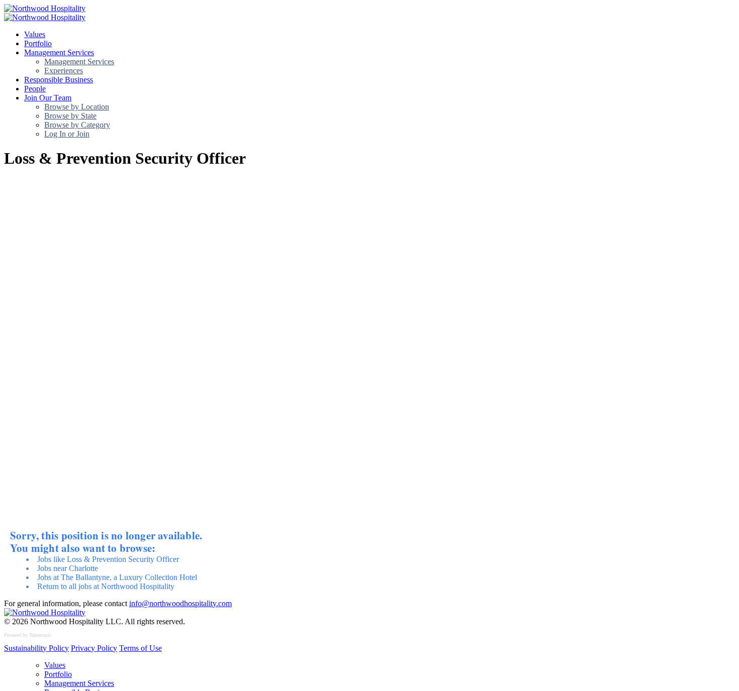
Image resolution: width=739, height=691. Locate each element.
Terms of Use (140, 648)
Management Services (59, 52)
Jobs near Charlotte (67, 568)
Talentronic (40, 635)
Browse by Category (77, 125)
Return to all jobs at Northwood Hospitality (105, 586)
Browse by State (70, 115)
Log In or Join (66, 134)
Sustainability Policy (36, 648)
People (35, 88)
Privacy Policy (94, 648)
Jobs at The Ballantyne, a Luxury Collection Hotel (117, 577)
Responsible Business (58, 79)
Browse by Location (76, 106)
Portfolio (38, 43)
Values (34, 34)
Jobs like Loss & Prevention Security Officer (108, 559)
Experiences (63, 70)
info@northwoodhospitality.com (180, 603)
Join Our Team (47, 97)
